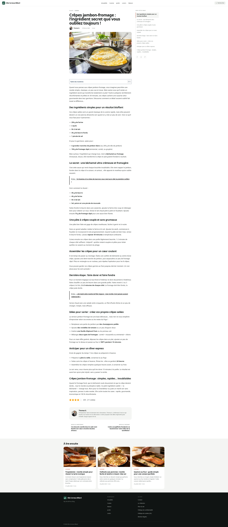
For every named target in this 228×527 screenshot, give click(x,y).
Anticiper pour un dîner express (146, 46)
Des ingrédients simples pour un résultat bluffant (147, 15)
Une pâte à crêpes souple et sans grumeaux (146, 26)
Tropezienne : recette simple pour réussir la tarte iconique (79, 473)
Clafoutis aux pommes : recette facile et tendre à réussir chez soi (113, 473)
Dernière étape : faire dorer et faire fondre (147, 36)
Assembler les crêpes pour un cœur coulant (147, 31)
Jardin (118, 3)
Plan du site (141, 506)
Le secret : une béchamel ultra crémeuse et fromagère (145, 20)
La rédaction (141, 503)
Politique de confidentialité (145, 510)
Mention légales (142, 517)
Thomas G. (77, 28)
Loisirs (124, 3)
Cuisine (111, 3)
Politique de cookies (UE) (145, 513)
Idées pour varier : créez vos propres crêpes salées (145, 42)
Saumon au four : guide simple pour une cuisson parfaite (146, 473)
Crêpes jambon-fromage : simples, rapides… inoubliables (146, 51)
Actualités (104, 3)
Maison (130, 3)
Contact (140, 500)
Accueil (71, 10)
